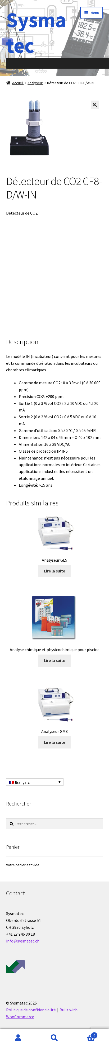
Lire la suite (54, 571)
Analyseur (35, 82)
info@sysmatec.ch (22, 941)
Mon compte (18, 1038)
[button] (95, 105)
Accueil (18, 82)
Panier (84, 1033)
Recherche (54, 1038)
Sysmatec (36, 32)
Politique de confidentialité (31, 1009)
